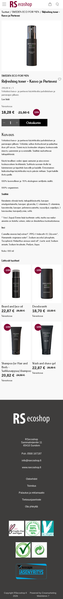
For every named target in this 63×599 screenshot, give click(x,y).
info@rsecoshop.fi (31, 460)
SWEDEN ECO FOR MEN (25, 11)
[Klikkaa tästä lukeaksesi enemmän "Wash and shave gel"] (47, 341)
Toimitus (31, 486)
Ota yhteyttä (31, 506)
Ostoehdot (31, 479)
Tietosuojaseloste (31, 499)
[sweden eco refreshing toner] (31, 45)
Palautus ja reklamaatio (31, 492)
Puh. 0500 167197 (32, 453)
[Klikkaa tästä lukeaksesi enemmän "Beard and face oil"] (16, 284)
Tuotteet (5, 11)
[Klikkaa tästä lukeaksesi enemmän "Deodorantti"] (47, 284)
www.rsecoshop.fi (31, 467)
